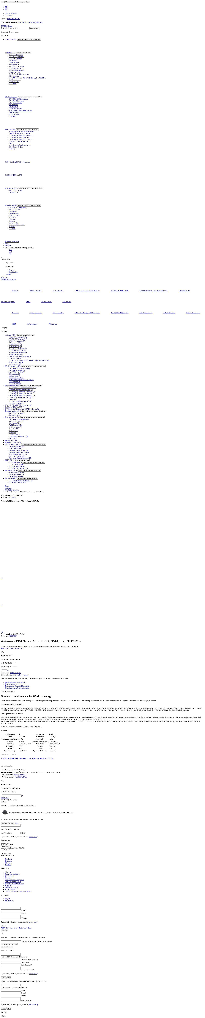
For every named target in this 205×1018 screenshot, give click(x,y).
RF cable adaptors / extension (20, 480)
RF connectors (11, 470)
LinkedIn (8, 863)
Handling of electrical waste (14, 884)
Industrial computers (12, 242)
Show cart (18, 823)
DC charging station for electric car (21, 139)
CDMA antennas (15, 72)
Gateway (12, 219)
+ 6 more (12, 229)
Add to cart (5, 673)
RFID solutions (15, 462)
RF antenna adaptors (17, 482)
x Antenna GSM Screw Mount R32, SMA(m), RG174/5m (35, 812)
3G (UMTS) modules (16, 101)
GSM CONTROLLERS (13, 175)
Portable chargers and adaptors (19, 133)
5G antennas (13, 60)
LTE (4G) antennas (15, 59)
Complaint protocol (11, 887)
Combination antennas (16, 70)
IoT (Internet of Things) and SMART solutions (22, 409)
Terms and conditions (12, 874)
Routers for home (12, 440)
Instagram (8, 861)
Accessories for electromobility (19, 141)
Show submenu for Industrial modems (30, 188)
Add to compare (15, 673)
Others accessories (17, 456)
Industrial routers (10, 205)
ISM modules (13, 112)
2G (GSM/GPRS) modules (18, 99)
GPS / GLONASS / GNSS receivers (17, 162)
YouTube (8, 865)
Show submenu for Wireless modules (29, 97)
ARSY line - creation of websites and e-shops (16, 928)
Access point (13, 223)
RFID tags (18, 464)
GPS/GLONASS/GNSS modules (20, 110)
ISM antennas (14, 76)
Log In (11, 270)
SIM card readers (16, 448)
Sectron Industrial (11, 13)
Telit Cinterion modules (13, 882)
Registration (13, 272)
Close (3, 802)
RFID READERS (16, 466)
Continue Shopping (7, 823)
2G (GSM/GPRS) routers (18, 207)
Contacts (8, 245)
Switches (12, 217)
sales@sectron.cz (37, 22)
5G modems (13, 192)
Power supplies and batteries (20, 458)
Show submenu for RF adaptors (27, 478)
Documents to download (17, 686)
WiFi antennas (14, 62)
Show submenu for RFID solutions (33, 462)
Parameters (12, 684)
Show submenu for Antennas (22, 53)
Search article (34, 28)
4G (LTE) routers (15, 209)
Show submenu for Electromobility (27, 129)
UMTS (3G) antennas (16, 57)
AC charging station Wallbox (19, 137)
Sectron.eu (8, 15)
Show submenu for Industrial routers (29, 205)
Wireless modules (11, 97)
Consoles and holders (18, 454)
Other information (17, 688)
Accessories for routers (17, 225)
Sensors (12, 221)
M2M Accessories (13, 444)
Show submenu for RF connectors (29, 470)
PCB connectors (16, 476)
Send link (20, 648)
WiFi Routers (13, 213)
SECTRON (13, 497)
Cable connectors (16, 472)
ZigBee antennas (15, 80)
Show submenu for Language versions (17, 2)
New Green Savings (16, 147)
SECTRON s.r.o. (6, 26)
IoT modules (13, 107)
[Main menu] (2, 257)
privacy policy (33, 837)
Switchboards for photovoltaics (19, 145)
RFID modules (14, 114)
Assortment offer (10, 39)
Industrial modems (11, 188)
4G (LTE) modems (15, 190)
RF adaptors (10, 478)
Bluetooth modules (15, 108)
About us (8, 872)
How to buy (9, 876)
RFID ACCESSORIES (18, 468)
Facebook (13, 648)
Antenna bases (14, 82)
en (2, 2)
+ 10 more (12, 84)
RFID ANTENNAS (16, 68)
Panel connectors (16, 474)
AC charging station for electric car (21, 135)
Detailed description (15, 682)
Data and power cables (18, 450)
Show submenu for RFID (21, 460)
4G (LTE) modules (15, 103)
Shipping (8, 885)
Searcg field (5, 28)
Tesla (11, 143)
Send (23, 833)
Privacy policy (10, 889)
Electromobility (10, 129)
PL (6, 9)
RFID (8, 460)
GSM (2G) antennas (16, 55)
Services (12, 227)
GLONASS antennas (16, 66)
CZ (6, 6)
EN (6, 8)
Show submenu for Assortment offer (29, 39)
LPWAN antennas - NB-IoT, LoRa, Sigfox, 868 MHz (27, 78)
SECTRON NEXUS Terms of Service (18, 891)
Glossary (8, 878)
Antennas (8, 53)
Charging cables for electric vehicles (21, 131)
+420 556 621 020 (24, 22)
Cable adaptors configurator (14, 880)
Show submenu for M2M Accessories (33, 444)
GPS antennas (14, 64)
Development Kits (16, 446)
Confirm (9, 947)
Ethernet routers (14, 215)
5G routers (13, 211)
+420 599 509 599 (13, 19)
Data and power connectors (19, 452)
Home (7, 486)
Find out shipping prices (9, 944)
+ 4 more (12, 116)
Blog (6, 244)
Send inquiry (5, 648)
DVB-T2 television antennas (19, 74)
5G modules (13, 105)
